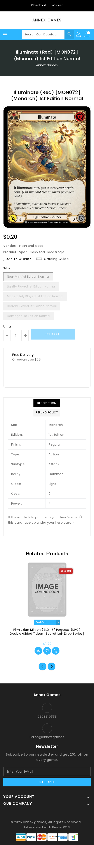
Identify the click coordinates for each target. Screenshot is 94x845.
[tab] (46, 403)
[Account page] (78, 34)
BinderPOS (61, 827)
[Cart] (87, 34)
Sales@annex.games (47, 737)
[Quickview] (38, 651)
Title (7, 268)
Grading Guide (56, 259)
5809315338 (47, 716)
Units (7, 326)
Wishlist (57, 5)
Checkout (38, 5)
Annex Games (46, 20)
